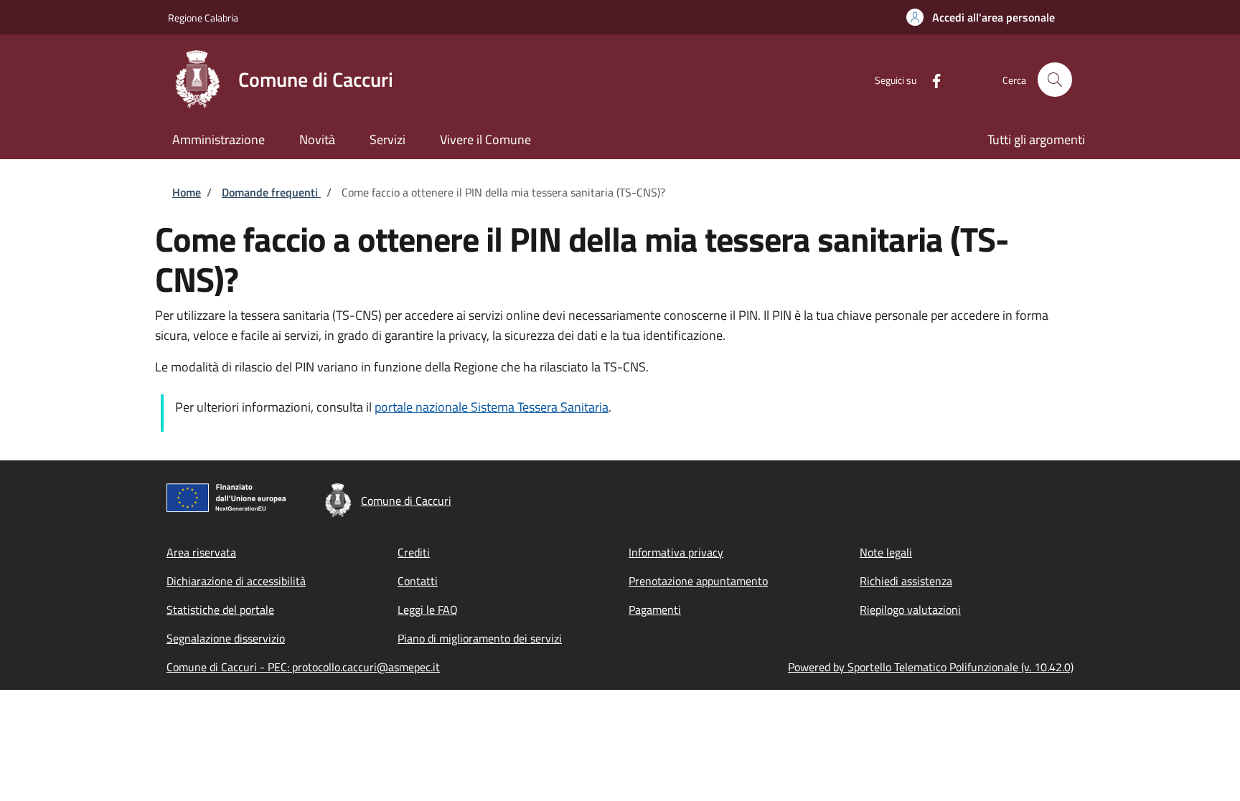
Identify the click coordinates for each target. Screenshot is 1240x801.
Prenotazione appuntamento (698, 580)
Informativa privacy (676, 552)
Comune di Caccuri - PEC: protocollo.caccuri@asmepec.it (303, 667)
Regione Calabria (203, 17)
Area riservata (201, 552)
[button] (980, 17)
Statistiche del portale (220, 609)
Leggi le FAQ (428, 609)
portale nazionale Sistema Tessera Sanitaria (492, 407)
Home (186, 192)
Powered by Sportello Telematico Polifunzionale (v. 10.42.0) (931, 667)
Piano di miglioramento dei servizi (480, 638)
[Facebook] (930, 79)
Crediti (414, 552)
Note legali (886, 552)
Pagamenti (655, 609)
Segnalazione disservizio (225, 638)
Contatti (418, 580)
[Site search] (1055, 79)
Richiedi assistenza (906, 580)
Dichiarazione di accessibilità (236, 580)
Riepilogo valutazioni (910, 609)
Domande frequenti (271, 192)
